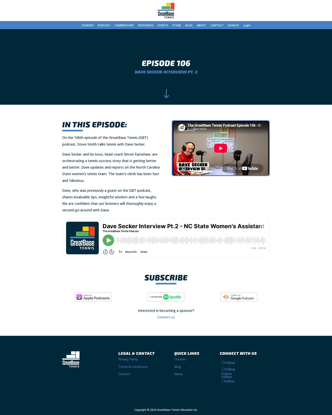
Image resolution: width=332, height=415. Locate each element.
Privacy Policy (128, 359)
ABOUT (201, 25)
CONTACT (217, 25)
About (178, 374)
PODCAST (104, 25)
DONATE (233, 25)
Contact (124, 374)
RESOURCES (146, 25)
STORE (176, 25)
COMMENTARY (124, 25)
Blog (177, 367)
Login (247, 25)
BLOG (189, 25)
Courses (180, 359)
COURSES (87, 25)
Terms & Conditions (133, 367)
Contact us (166, 317)
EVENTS (163, 25)
